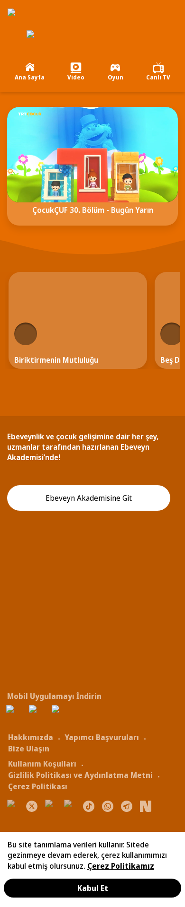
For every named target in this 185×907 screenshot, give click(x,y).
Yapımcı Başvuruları (102, 737)
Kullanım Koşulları (42, 764)
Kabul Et (92, 888)
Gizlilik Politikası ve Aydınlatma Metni (80, 775)
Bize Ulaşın (28, 748)
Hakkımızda (30, 737)
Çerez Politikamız (120, 866)
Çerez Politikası (37, 786)
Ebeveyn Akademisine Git (89, 498)
